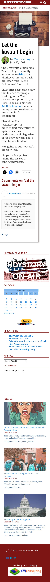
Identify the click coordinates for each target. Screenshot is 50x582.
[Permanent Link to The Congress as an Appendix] (25, 495)
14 (31, 302)
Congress (28, 525)
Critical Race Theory (29, 482)
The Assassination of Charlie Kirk (25, 346)
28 (31, 308)
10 (11, 302)
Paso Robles (30, 438)
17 (11, 305)
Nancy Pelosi (18, 528)
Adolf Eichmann (11, 106)
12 (21, 302)
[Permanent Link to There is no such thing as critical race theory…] (25, 449)
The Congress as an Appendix (17, 519)
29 (36, 308)
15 (36, 302)
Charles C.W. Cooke (16, 525)
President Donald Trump (14, 530)
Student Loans (10, 532)
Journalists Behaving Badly (22, 349)
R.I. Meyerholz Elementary (19, 484)
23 (6, 308)
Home (4, 8)
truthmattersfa (14, 193)
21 (31, 305)
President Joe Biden (33, 530)
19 (21, 305)
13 (26, 302)
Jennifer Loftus (25, 436)
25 (16, 308)
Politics (31, 442)
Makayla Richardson (17, 438)
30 (6, 310)
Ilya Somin (8, 528)
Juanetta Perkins (38, 436)
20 (26, 305)
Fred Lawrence (39, 525)
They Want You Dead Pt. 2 (21, 336)
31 (11, 310)
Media (24, 442)
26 (21, 308)
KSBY (6, 438)
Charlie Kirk (13, 436)
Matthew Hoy (22, 59)
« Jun (6, 313)
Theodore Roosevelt (24, 532)
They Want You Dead (19, 338)
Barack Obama (15, 482)
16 (6, 305)
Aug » (11, 313)
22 (36, 305)
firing (21, 74)
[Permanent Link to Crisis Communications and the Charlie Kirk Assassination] (25, 403)
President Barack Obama (34, 528)
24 (11, 308)
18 (16, 305)
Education (12, 8)
